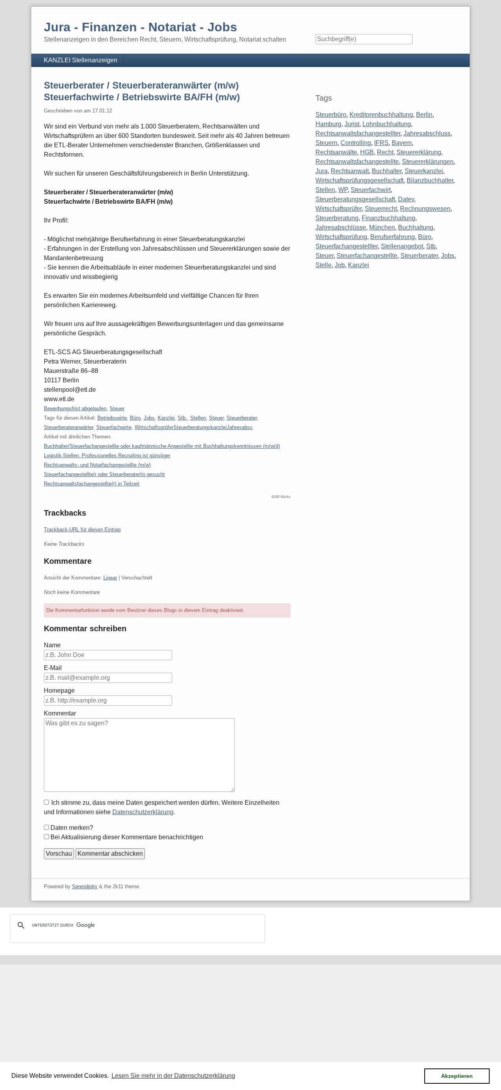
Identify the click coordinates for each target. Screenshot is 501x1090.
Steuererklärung (418, 152)
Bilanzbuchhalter (430, 180)
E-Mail (53, 668)
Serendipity (84, 886)
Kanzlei (166, 418)
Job (340, 265)
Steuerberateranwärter (68, 427)
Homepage (59, 690)
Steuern (326, 142)
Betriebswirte (112, 418)
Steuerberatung (337, 218)
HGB (367, 152)
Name (52, 645)
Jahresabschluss (427, 133)
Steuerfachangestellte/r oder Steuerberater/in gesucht (104, 474)
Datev (406, 199)
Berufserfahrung (392, 237)
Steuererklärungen (428, 161)
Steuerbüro (330, 114)
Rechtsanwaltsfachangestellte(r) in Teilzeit (91, 484)
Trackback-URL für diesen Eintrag (82, 529)
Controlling (356, 142)
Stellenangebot (402, 246)
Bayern (402, 142)
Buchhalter (387, 171)
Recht (385, 152)
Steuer (117, 408)
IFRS (381, 142)
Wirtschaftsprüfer (338, 208)
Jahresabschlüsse (340, 227)
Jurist (351, 124)
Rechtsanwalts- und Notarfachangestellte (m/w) (97, 465)
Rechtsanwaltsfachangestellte (357, 161)
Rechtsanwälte (336, 152)
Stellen (198, 418)
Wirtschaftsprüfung (341, 237)
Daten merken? (71, 827)
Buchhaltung (415, 227)
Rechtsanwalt (350, 171)
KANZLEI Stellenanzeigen (80, 60)
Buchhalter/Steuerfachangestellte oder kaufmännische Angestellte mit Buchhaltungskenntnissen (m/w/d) (162, 446)
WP (343, 189)
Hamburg (328, 124)
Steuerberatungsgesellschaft (355, 199)
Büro (135, 418)
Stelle (323, 265)
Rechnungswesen (425, 208)
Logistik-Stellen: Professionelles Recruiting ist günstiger (107, 455)
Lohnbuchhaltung (386, 124)
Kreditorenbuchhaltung (381, 114)
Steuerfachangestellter (346, 246)
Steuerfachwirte (114, 427)
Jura (321, 171)
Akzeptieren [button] (457, 1076)
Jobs (149, 418)
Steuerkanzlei (424, 171)
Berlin (424, 114)
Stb (431, 246)
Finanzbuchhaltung (388, 218)
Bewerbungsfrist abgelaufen (75, 408)
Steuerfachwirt (371, 189)
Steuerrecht (381, 208)
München (382, 227)
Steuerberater (242, 418)
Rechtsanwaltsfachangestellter (357, 133)
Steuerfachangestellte (367, 255)
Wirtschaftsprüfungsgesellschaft (359, 180)
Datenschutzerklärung (142, 812)
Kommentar (60, 713)
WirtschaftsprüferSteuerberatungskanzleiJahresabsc (194, 427)
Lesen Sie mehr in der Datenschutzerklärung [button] (173, 1075)
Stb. (182, 418)
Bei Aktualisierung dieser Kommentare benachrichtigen (126, 837)
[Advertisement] (235, 1019)
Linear (110, 578)
